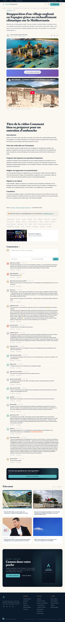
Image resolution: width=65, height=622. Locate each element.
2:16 (11, 389)
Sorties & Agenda (27, 607)
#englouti (54, 219)
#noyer (30, 224)
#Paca (35, 224)
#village (49, 226)
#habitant (53, 221)
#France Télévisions (33, 221)
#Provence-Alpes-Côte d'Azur (45, 224)
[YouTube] (7, 607)
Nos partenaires (54, 600)
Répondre (13, 269)
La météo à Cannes (41, 607)
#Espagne (18, 221)
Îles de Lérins (40, 611)
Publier (55, 259)
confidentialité (52, 619)
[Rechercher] (45, 4)
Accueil (4, 8)
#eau (35, 219)
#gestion (47, 221)
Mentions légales (54, 607)
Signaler (19, 269)
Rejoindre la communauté (32, 476)
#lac (26, 224)
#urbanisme (42, 226)
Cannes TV (25, 605)
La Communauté (40, 605)
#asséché (24, 219)
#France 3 (24, 221)
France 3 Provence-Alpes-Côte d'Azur (21, 207)
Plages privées (40, 609)
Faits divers (25, 600)
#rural (22, 226)
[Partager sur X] (54, 35)
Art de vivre (25, 609)
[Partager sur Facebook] (51, 35)
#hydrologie (20, 224)
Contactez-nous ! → (48, 213)
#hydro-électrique (11, 224)
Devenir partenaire (55, 603)
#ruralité (28, 226)
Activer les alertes (26, 575)
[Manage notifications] (3, 619)
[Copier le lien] (57, 35)
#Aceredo (18, 219)
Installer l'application (14, 575)
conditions (59, 619)
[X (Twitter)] (13, 607)
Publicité (52, 605)
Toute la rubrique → (57, 486)
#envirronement (10, 221)
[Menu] (61, 4)
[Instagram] (4, 607)
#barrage (30, 219)
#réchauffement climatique (13, 226)
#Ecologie (40, 219)
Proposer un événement (42, 603)
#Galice (41, 221)
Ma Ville (10, 8)
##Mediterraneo (10, 219)
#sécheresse (35, 226)
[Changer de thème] (48, 4)
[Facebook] (10, 607)
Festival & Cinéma (27, 598)
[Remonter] (62, 620)
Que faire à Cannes (41, 600)
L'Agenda (39, 598)
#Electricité (47, 219)
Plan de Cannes (40, 613)
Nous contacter (54, 598)
